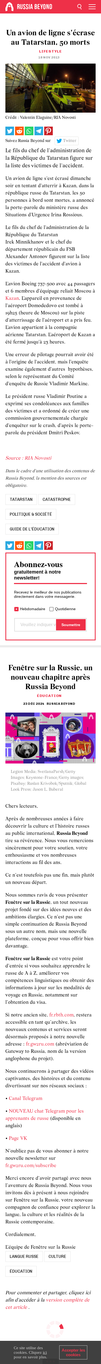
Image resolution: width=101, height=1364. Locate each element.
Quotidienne (65, 609)
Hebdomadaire (32, 609)
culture (57, 1256)
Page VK (18, 1138)
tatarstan (21, 499)
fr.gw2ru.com (40, 1044)
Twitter (69, 141)
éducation (21, 1271)
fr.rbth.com (61, 1015)
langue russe (24, 1256)
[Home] (9, 6)
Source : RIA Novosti (28, 458)
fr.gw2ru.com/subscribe (30, 1165)
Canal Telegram (25, 1098)
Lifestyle (50, 51)
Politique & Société (31, 514)
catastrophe (57, 499)
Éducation (49, 695)
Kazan (12, 298)
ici (45, 1352)
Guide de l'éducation (32, 529)
